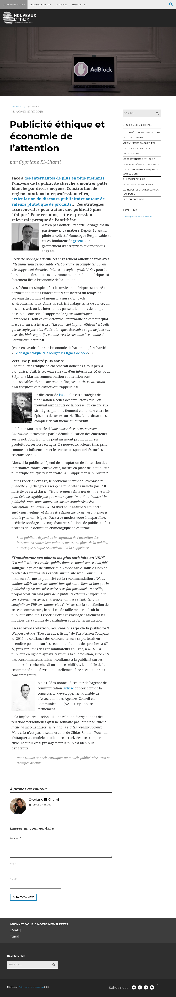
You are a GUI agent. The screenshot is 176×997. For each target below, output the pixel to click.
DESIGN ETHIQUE (19, 106)
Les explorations (40, 4)
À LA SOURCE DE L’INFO (134, 179)
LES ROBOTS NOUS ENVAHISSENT (139, 159)
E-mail (13, 879)
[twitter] (134, 987)
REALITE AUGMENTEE (133, 138)
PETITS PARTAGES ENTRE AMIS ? (138, 184)
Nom (12, 863)
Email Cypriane (42, 805)
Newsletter (79, 4)
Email (15, 930)
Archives (61, 4)
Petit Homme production (31, 987)
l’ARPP (64, 395)
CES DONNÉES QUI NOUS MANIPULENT (141, 132)
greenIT (79, 241)
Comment (14, 838)
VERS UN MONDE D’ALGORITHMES (139, 143)
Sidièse (68, 688)
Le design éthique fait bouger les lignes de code (51, 353)
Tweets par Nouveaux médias (137, 216)
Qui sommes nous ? (14, 4)
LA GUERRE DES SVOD (133, 199)
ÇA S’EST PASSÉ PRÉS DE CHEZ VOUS (140, 164)
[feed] (152, 987)
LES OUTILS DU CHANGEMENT (137, 148)
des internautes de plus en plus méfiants (64, 178)
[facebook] (140, 987)
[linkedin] (146, 987)
